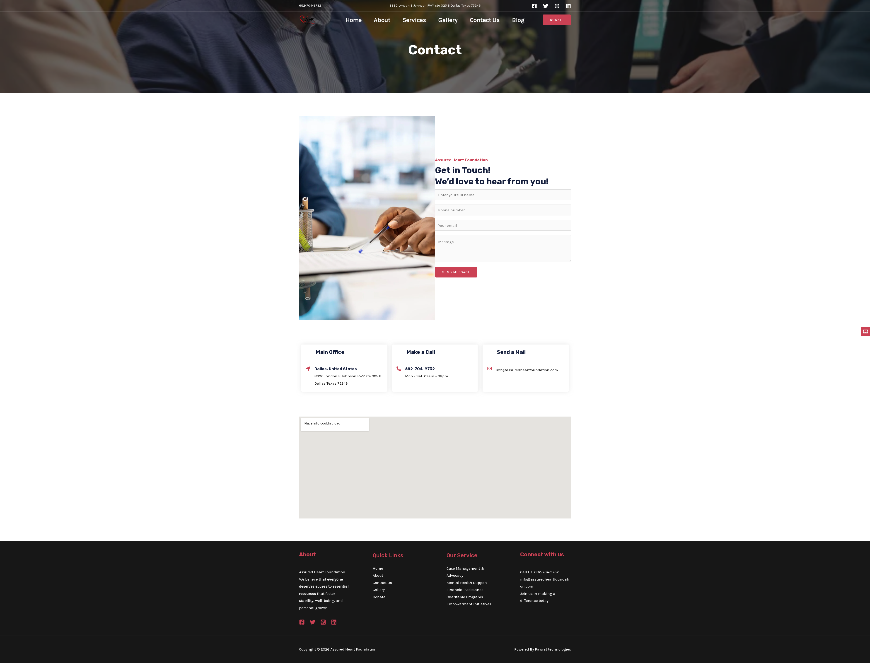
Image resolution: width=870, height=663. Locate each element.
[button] (557, 19)
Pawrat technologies (553, 649)
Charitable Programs (465, 597)
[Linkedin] (568, 6)
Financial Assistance (465, 589)
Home (354, 20)
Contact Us (485, 20)
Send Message (456, 272)
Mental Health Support (467, 582)
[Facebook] (534, 6)
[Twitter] (545, 6)
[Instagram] (557, 6)
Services (414, 20)
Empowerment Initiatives (469, 604)
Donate (379, 597)
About (382, 20)
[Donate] (865, 332)
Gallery (448, 20)
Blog (518, 20)
